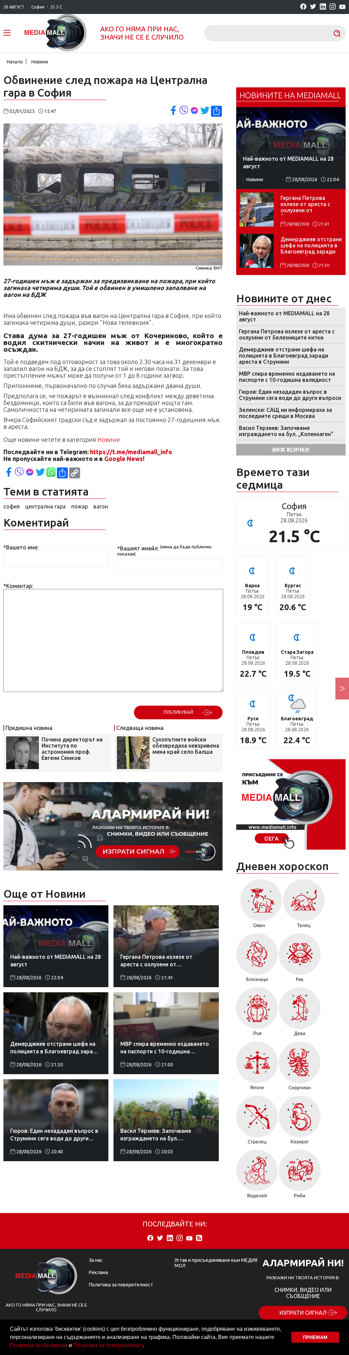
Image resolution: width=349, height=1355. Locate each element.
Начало (15, 61)
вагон (100, 506)
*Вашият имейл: (138, 548)
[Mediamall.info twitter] (313, 7)
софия (11, 506)
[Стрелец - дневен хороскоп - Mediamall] (257, 1122)
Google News (123, 458)
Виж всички (290, 450)
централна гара (45, 506)
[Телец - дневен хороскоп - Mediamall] (304, 906)
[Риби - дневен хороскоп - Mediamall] (300, 1176)
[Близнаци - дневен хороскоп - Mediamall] (257, 959)
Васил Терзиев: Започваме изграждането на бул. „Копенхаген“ (286, 431)
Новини (39, 61)
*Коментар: (18, 586)
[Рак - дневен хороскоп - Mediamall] (300, 959)
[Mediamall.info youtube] (342, 7)
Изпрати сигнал (303, 1313)
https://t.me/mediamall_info (131, 451)
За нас (96, 1260)
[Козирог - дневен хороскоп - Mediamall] (300, 1122)
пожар (79, 506)
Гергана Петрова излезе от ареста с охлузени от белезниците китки (306, 205)
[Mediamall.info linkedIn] (323, 7)
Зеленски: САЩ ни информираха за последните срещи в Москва (285, 413)
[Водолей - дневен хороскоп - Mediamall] (257, 1176)
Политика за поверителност (108, 1345)
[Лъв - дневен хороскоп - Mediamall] (257, 1014)
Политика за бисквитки (38, 1345)
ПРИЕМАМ (315, 1337)
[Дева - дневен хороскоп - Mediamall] (300, 1014)
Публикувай (178, 712)
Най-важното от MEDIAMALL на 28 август (284, 316)
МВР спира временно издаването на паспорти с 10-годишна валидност (287, 377)
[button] (147, 1346)
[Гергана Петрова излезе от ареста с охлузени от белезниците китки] (257, 209)
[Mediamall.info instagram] (333, 7)
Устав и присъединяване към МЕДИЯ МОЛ (215, 1262)
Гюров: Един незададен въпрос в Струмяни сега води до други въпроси (290, 395)
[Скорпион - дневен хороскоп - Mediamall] (300, 1068)
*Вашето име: (21, 547)
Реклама (98, 1272)
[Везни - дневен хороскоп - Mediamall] (257, 1068)
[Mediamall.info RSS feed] (199, 1238)
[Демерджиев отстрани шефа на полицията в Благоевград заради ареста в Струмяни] (257, 251)
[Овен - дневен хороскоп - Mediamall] (259, 906)
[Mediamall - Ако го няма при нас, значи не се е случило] (56, 33)
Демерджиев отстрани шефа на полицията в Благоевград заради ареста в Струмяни (311, 246)
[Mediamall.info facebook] (303, 7)
